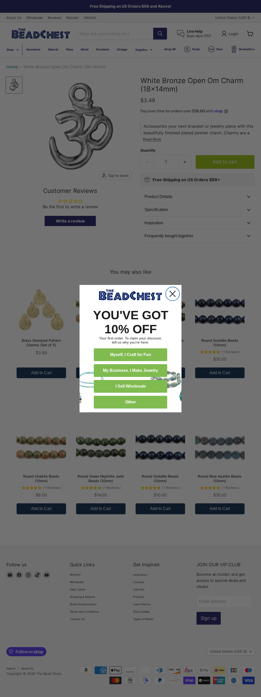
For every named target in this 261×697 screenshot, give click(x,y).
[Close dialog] (172, 294)
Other (130, 402)
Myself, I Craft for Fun (130, 354)
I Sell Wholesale (130, 386)
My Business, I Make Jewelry (130, 370)
